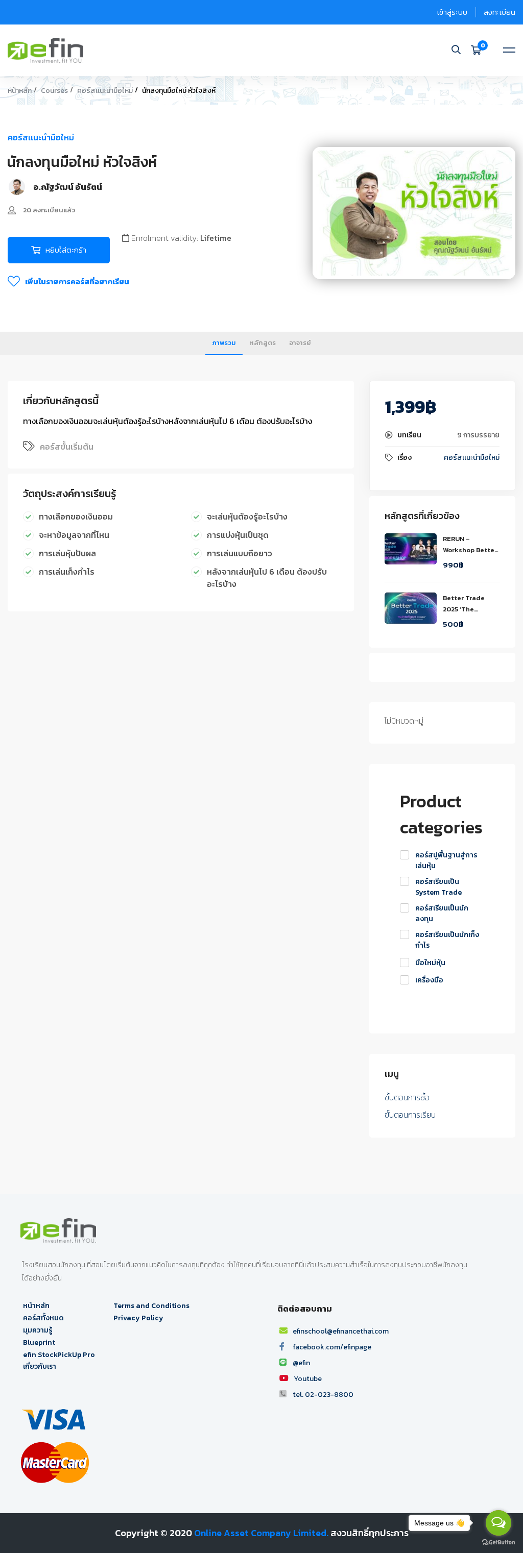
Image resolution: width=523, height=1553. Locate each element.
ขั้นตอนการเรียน (410, 1114)
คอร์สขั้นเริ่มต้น (66, 446)
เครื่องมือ (429, 980)
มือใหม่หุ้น (430, 962)
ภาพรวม (224, 343)
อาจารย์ (300, 343)
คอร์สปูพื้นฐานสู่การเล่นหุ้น (446, 860)
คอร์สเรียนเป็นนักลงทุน (441, 913)
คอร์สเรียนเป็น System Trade (438, 887)
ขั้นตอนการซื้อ (407, 1097)
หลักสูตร (262, 343)
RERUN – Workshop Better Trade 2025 (470, 550)
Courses (54, 90)
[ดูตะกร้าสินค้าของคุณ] (479, 50)
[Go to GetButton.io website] (498, 1542)
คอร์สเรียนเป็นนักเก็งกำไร (447, 940)
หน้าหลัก (20, 90)
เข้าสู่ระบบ (452, 12)
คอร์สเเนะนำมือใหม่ (105, 90)
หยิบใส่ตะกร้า (65, 250)
